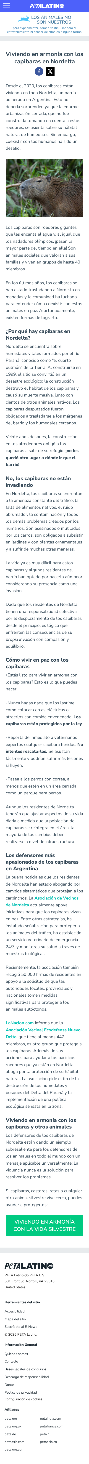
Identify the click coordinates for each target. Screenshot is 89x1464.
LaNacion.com (20, 1023)
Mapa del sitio (15, 1319)
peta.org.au (13, 1449)
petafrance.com (51, 1426)
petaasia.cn (48, 1442)
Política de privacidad (21, 1392)
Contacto (11, 1361)
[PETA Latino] (47, 6)
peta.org (11, 1418)
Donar (9, 1384)
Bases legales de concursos (25, 1369)
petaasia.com (14, 1442)
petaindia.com (50, 1418)
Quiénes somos (16, 1354)
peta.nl (45, 1434)
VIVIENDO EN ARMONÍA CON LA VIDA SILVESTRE (44, 1225)
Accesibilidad (15, 1311)
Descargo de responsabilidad (27, 1377)
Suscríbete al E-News (21, 1326)
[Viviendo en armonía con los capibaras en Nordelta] (39, 71)
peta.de (10, 1434)
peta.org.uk (13, 1426)
